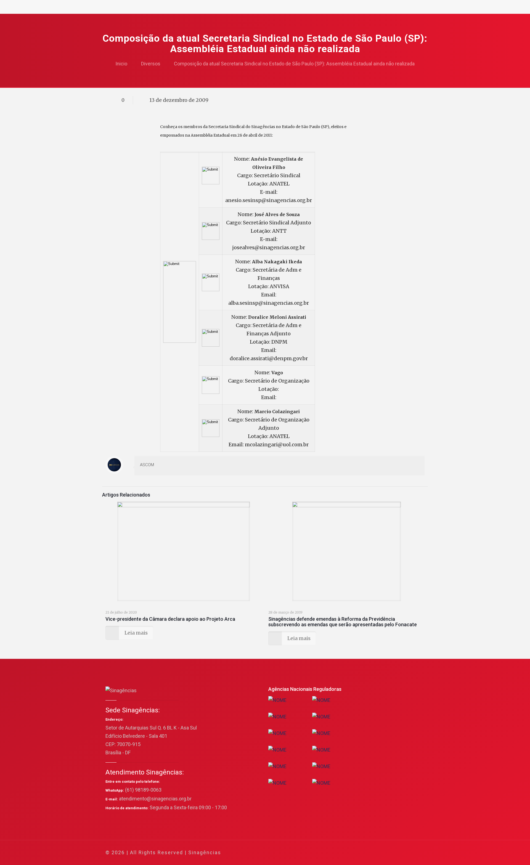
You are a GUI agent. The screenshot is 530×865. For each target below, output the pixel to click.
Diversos (150, 64)
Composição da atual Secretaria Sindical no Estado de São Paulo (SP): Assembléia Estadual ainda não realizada (294, 64)
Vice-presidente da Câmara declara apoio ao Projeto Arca (170, 619)
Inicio (121, 64)
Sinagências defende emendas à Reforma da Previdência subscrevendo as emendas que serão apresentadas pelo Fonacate (342, 621)
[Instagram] (397, 852)
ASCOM (147, 464)
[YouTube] (382, 852)
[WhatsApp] (360, 852)
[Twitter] (375, 852)
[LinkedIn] (390, 852)
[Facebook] (367, 852)
